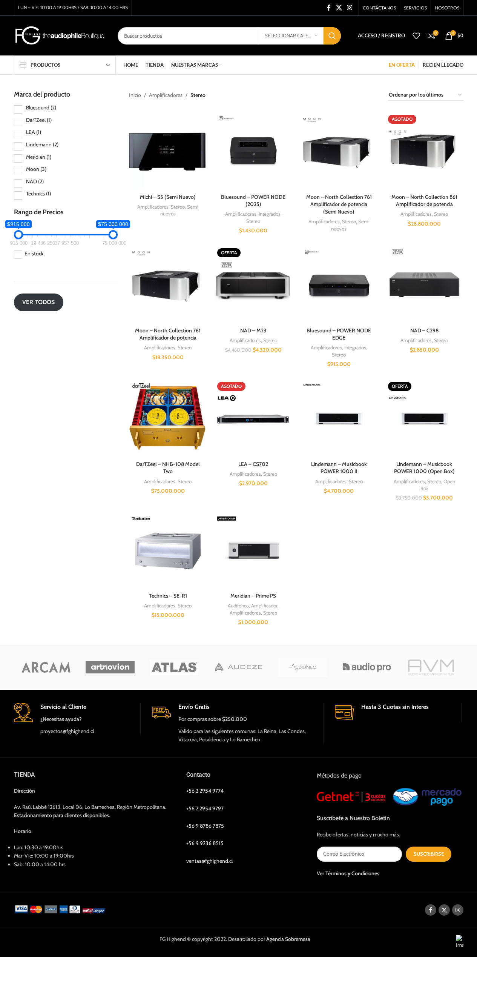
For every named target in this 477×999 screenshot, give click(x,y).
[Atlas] (174, 667)
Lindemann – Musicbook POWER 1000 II (339, 468)
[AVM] (431, 667)
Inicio (135, 95)
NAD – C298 (424, 330)
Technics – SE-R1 (168, 595)
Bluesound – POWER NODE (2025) (253, 201)
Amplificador (264, 605)
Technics (38, 193)
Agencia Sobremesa (288, 939)
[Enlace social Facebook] (328, 8)
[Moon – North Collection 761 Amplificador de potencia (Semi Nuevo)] (339, 151)
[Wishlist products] (416, 35)
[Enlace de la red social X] (338, 8)
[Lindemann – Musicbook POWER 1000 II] (339, 418)
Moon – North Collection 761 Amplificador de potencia (168, 334)
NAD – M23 (253, 330)
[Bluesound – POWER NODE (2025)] (254, 151)
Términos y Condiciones (352, 873)
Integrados (270, 214)
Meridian (38, 157)
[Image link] (61, 908)
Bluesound (41, 107)
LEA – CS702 (253, 464)
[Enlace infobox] (77, 719)
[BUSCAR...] (332, 36)
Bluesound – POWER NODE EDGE (339, 334)
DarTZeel (39, 120)
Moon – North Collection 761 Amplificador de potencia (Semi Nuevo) (339, 204)
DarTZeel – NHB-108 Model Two (168, 468)
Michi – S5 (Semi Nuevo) (168, 197)
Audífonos (238, 605)
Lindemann (42, 144)
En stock (34, 253)
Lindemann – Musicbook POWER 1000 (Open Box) (424, 468)
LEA (33, 132)
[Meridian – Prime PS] (254, 551)
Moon (36, 169)
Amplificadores (166, 95)
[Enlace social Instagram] (349, 8)
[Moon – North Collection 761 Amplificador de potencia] (168, 285)
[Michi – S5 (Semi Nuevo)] (168, 151)
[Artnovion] (110, 667)
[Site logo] (60, 35)
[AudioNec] (303, 667)
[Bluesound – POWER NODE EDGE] (339, 285)
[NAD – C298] (424, 285)
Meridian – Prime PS (253, 595)
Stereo (178, 207)
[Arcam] (46, 667)
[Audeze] (238, 667)
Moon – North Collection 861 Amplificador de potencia (424, 201)
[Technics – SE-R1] (168, 551)
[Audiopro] (367, 667)
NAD (35, 181)
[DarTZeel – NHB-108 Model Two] (168, 418)
